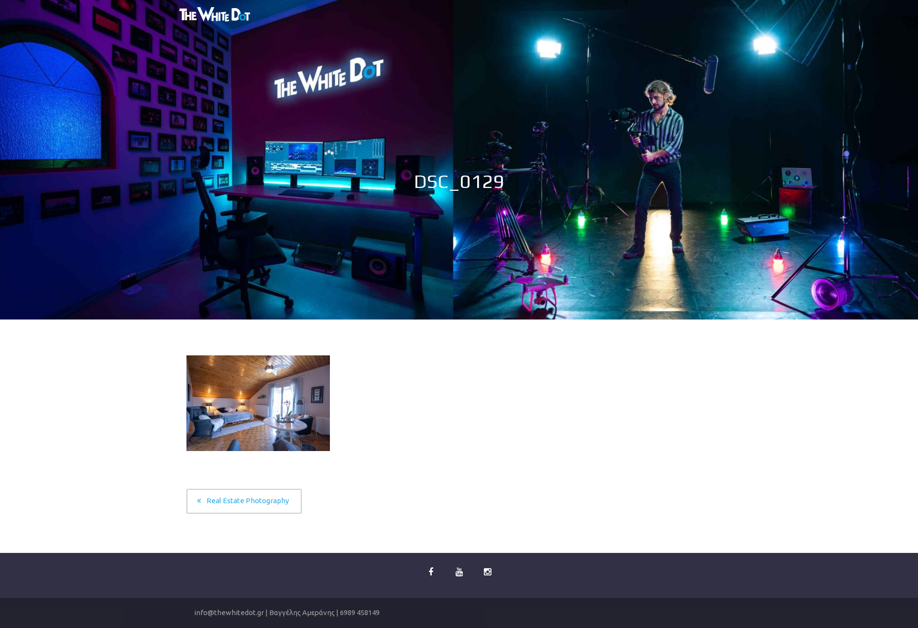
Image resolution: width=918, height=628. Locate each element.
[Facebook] (430, 572)
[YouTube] (459, 572)
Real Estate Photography (248, 500)
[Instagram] (487, 572)
